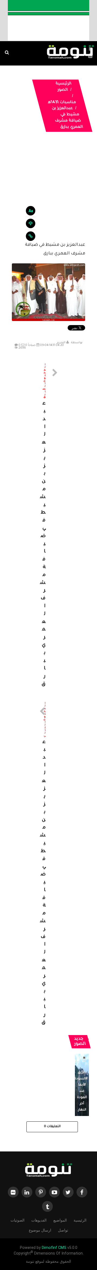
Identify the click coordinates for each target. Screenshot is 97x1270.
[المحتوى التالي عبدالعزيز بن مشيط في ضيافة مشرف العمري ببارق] (48, 864)
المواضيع (60, 1220)
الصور (62, 90)
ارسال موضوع (40, 1230)
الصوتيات (18, 1220)
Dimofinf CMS (54, 1247)
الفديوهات (39, 1220)
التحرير (61, 342)
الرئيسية (63, 84)
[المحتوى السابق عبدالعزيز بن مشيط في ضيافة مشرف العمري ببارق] (48, 526)
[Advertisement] (48, 191)
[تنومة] (48, 1170)
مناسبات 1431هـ (62, 102)
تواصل (63, 1230)
